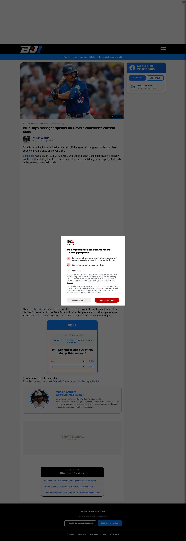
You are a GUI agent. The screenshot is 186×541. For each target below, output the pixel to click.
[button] (93, 270)
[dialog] (93, 271)
